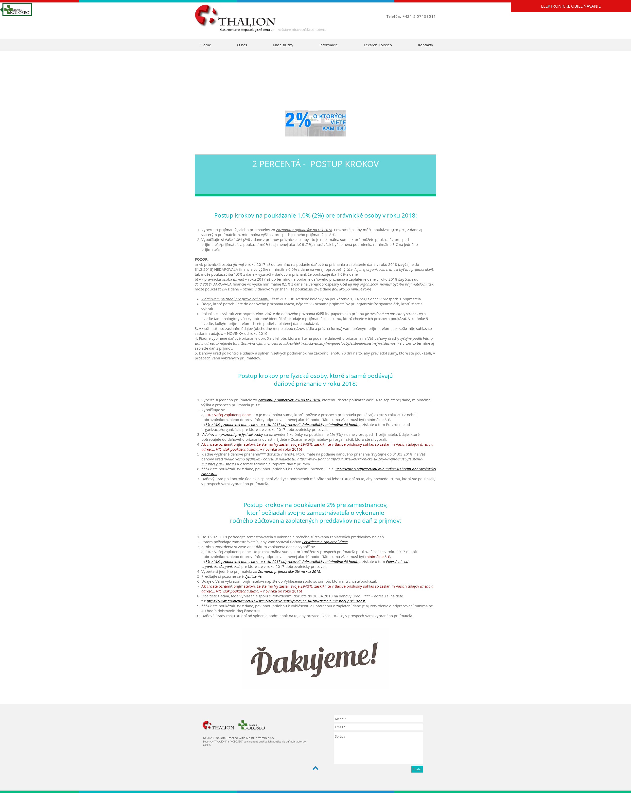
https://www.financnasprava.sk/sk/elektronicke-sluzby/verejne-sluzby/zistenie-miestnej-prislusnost (318, 343)
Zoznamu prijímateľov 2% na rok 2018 (289, 571)
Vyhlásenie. (254, 576)
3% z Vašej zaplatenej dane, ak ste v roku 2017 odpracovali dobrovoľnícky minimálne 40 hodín (282, 561)
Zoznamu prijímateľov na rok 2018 (304, 229)
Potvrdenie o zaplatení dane (325, 541)
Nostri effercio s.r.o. (260, 738)
